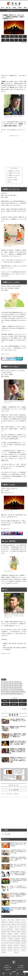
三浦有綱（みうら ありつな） (14, 170)
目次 (12, 168)
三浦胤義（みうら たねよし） (14, 175)
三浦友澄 (4, 681)
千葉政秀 (15, 685)
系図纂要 (23, 691)
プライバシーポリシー (20, 969)
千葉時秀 (20, 685)
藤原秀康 (8, 693)
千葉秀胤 (15, 687)
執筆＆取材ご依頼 (7, 967)
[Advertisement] (14, 58)
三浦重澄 (4, 685)
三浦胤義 (15, 683)
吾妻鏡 (20, 687)
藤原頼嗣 (14, 693)
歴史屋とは (7, 965)
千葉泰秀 (9, 687)
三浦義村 (9, 683)
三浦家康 (9, 681)
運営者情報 (7, 969)
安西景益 (21, 689)
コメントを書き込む (14, 789)
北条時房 (9, 685)
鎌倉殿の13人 (20, 693)
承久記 (9, 691)
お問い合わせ (20, 967)
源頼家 (14, 691)
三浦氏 (20, 681)
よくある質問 (20, 965)
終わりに (10, 181)
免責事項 (14, 971)
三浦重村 (20, 683)
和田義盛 (4, 689)
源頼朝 (18, 691)
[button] (25, 834)
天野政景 (15, 689)
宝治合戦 (4, 691)
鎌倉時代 (4, 679)
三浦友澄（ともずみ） (13, 177)
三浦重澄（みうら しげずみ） (14, 173)
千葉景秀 (4, 687)
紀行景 (4, 693)
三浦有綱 (15, 681)
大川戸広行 (10, 689)
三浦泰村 (4, 683)
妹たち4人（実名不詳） (13, 179)
